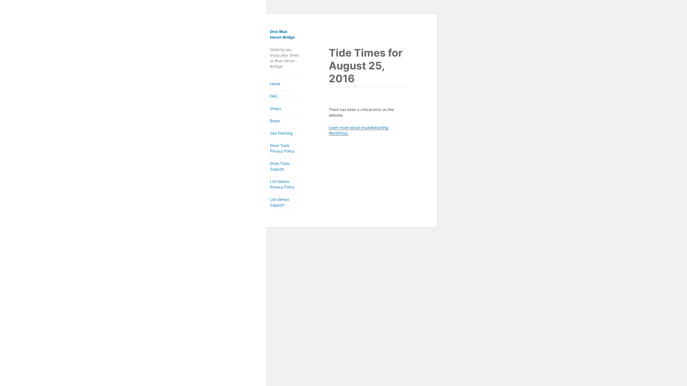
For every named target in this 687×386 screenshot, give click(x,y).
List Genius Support (279, 202)
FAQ (273, 96)
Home (275, 83)
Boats (275, 120)
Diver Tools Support (279, 166)
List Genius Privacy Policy (282, 184)
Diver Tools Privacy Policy (282, 148)
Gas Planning (281, 133)
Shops (275, 108)
